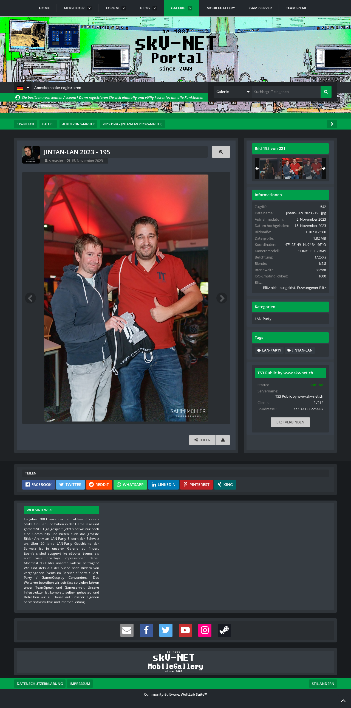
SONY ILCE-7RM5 (312, 250)
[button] (23, 87)
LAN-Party (263, 318)
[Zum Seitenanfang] (343, 700)
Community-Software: (175, 694)
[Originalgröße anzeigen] (221, 152)
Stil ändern (323, 683)
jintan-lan (302, 350)
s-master (56, 160)
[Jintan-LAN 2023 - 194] (270, 168)
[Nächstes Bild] (221, 298)
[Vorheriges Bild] (30, 298)
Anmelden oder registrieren (57, 87)
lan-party (271, 350)
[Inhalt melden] (223, 440)
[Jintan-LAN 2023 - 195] (292, 168)
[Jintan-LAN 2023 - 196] (313, 168)
